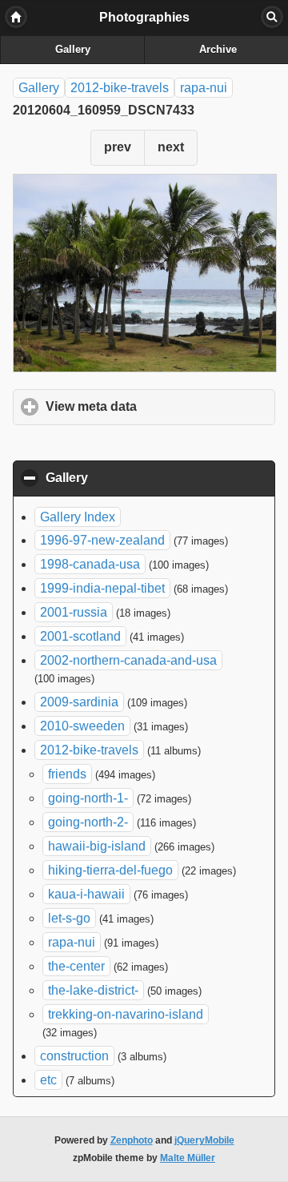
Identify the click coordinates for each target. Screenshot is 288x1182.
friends (67, 774)
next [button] (171, 147)
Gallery (72, 49)
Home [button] (16, 17)
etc (48, 1080)
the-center (76, 966)
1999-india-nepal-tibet (102, 588)
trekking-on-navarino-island (125, 1014)
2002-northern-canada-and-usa (128, 660)
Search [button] (272, 17)
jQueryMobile (204, 1140)
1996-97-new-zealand (102, 540)
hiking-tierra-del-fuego (110, 870)
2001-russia (73, 612)
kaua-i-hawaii (86, 894)
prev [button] (117, 147)
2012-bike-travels (119, 87)
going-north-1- (88, 798)
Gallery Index (77, 517)
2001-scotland (80, 636)
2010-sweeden (82, 726)
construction (74, 1056)
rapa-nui (203, 87)
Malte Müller (187, 1158)
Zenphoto (131, 1140)
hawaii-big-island (97, 846)
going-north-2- (88, 822)
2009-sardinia (79, 702)
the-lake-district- (93, 990)
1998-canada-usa (90, 564)
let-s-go (69, 918)
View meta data (160, 406)
